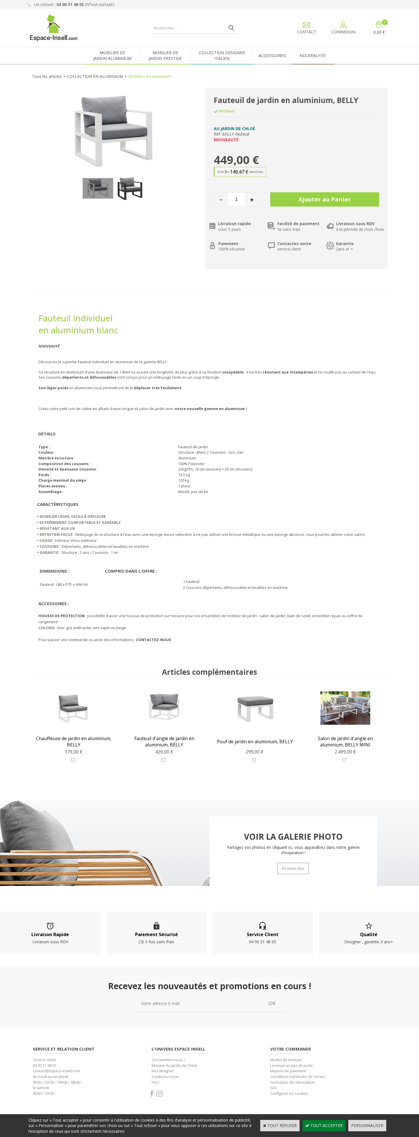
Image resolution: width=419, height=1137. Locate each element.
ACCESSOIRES (272, 55)
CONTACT (306, 32)
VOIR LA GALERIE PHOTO (293, 836)
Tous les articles (47, 76)
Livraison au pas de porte (291, 1065)
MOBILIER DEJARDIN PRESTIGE (165, 55)
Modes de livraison (286, 1059)
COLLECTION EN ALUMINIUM (95, 76)
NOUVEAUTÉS (313, 55)
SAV (273, 1087)
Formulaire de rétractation (292, 1082)
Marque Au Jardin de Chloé (174, 1065)
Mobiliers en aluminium (149, 76)
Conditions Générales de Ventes (298, 1076)
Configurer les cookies (289, 1093)
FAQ (155, 1082)
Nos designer (163, 1070)
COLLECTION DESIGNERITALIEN (222, 55)
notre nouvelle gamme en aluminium (210, 408)
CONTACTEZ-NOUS (153, 639)
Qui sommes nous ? (168, 1059)
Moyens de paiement (288, 1070)
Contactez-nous (165, 1076)
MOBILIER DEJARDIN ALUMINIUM (112, 55)
